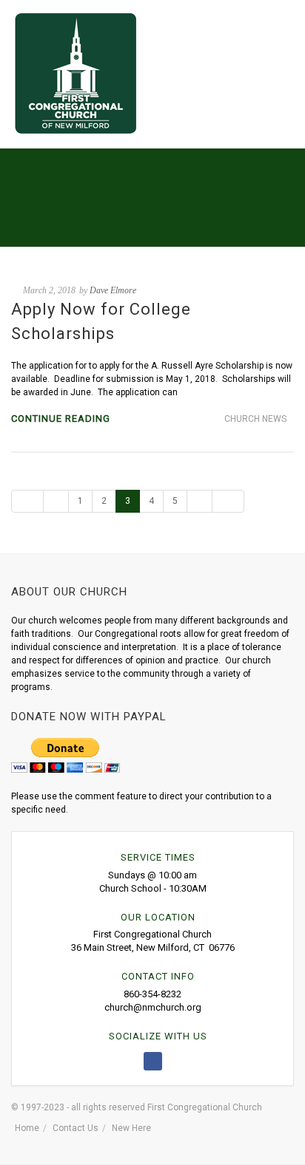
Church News (255, 419)
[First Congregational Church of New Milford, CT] (75, 73)
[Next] (199, 501)
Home (27, 1128)
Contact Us (75, 1128)
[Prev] (56, 501)
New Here (131, 1128)
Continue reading (60, 418)
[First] (27, 501)
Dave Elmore (113, 290)
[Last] (228, 501)
